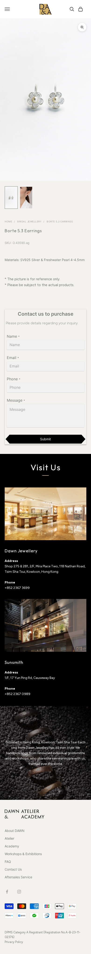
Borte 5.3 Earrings (60, 221)
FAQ (8, 862)
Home (8, 221)
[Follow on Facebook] (7, 891)
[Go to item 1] (11, 197)
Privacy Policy (14, 942)
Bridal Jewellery (29, 221)
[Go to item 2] (26, 197)
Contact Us (13, 869)
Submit (45, 439)
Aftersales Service (18, 877)
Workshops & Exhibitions (23, 854)
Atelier (9, 838)
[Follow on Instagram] (19, 891)
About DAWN (14, 831)
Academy (12, 846)
